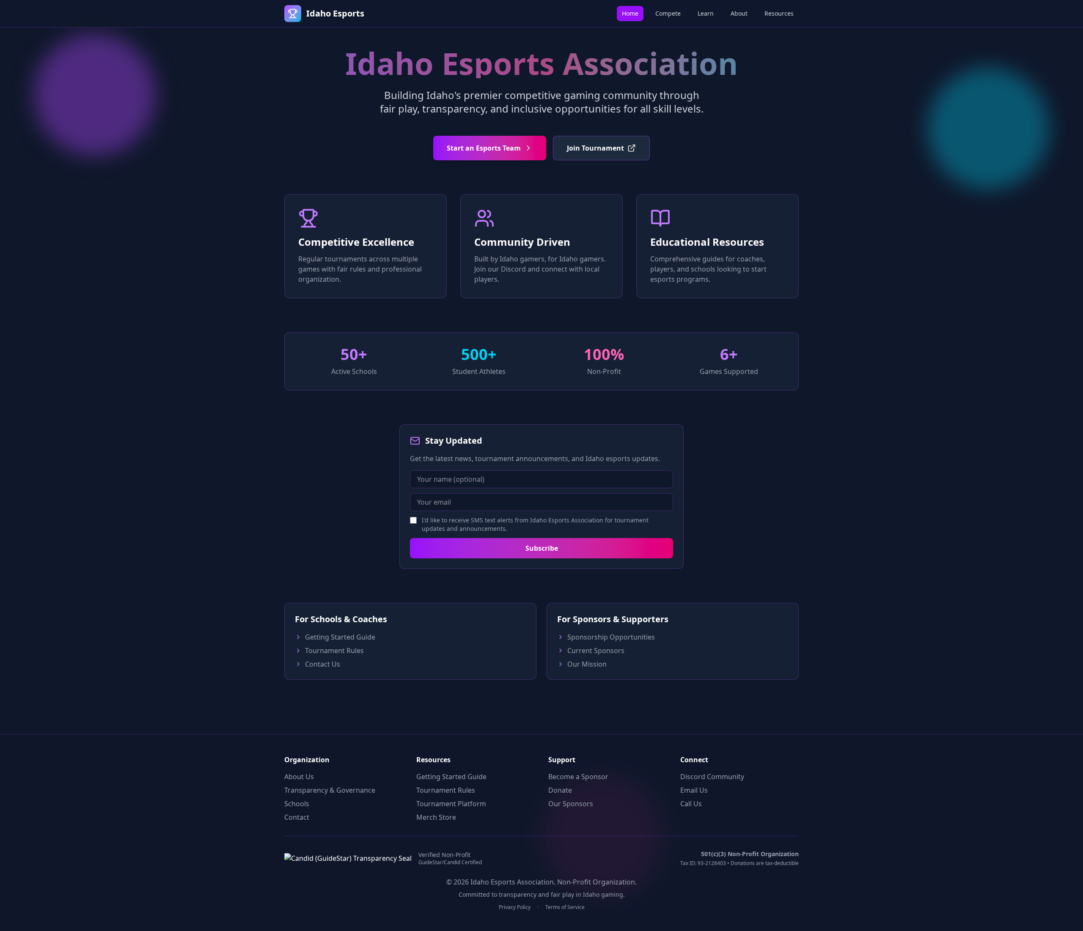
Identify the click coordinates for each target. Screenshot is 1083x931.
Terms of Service (565, 907)
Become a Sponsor (578, 776)
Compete (668, 13)
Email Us (694, 790)
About (739, 13)
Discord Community (712, 776)
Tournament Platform (451, 803)
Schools (296, 803)
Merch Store (436, 817)
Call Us (691, 803)
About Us (299, 776)
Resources (779, 13)
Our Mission (587, 664)
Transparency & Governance (329, 790)
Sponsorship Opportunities (611, 637)
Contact (296, 817)
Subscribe (541, 548)
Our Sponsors (570, 803)
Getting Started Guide (340, 637)
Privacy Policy (515, 907)
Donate (560, 790)
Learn (706, 13)
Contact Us (322, 664)
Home (630, 13)
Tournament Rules (334, 650)
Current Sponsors (595, 650)
